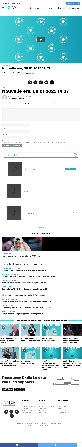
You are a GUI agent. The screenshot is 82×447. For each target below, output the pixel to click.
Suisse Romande (63, 406)
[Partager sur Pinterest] (40, 82)
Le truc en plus (63, 413)
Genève (60, 404)
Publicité (6, 3)
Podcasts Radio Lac (17, 98)
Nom (4, 123)
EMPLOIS (23, 415)
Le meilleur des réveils (47, 404)
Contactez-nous (17, 3)
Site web (5, 134)
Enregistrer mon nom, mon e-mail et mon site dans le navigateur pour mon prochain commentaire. (35, 142)
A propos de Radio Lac (28, 410)
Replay (62, 8)
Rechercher (75, 8)
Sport (60, 410)
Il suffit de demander (46, 406)
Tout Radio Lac (44, 413)
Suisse (60, 408)
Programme (49, 8)
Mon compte (74, 3)
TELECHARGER (28, 73)
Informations (43, 410)
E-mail (5, 128)
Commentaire (7, 107)
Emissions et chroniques (29, 406)
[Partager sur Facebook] (30, 82)
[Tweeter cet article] (35, 82)
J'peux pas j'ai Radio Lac (47, 408)
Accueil (23, 404)
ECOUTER (35, 8)
